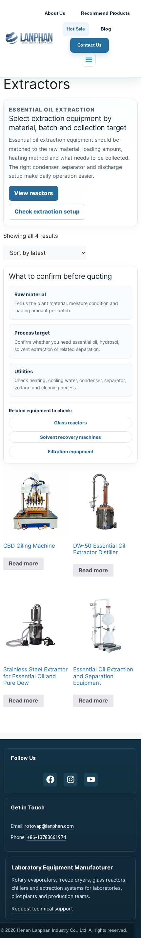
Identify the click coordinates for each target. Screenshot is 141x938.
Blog (106, 28)
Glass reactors (70, 422)
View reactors (33, 193)
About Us (55, 13)
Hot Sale (76, 28)
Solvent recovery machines (70, 437)
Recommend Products (105, 13)
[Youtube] (91, 779)
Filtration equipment (70, 451)
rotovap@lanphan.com (49, 826)
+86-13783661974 (46, 837)
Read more (23, 563)
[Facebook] (50, 779)
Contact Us (89, 45)
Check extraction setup (47, 211)
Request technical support (42, 909)
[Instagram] (70, 779)
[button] (89, 60)
